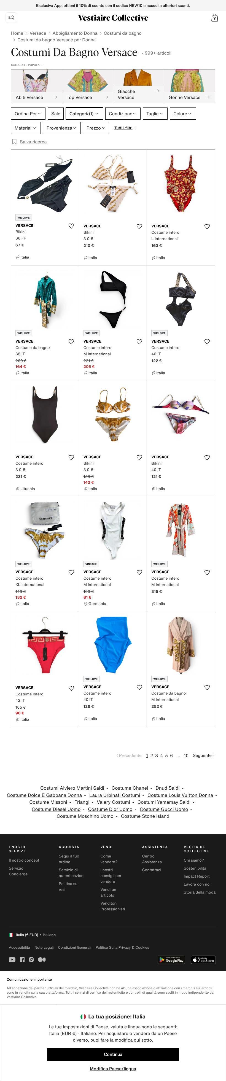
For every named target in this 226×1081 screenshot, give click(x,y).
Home (17, 33)
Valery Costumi (113, 802)
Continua (113, 1054)
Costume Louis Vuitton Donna (180, 795)
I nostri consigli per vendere (110, 875)
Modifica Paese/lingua (113, 1068)
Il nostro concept (24, 860)
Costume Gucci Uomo (164, 809)
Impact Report (197, 876)
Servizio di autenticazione (72, 873)
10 (186, 755)
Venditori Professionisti (112, 906)
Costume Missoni (48, 802)
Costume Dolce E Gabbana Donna (44, 795)
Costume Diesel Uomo (56, 809)
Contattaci (151, 870)
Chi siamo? (194, 860)
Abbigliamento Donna (75, 33)
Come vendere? (108, 859)
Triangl (81, 802)
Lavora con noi (197, 884)
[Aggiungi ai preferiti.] (71, 226)
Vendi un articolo (108, 892)
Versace (37, 33)
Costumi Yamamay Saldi (164, 802)
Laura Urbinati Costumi (114, 795)
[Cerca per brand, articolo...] (11, 17)
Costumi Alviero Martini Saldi (72, 788)
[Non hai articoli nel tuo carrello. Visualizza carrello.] (215, 17)
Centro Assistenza (152, 859)
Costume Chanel (130, 788)
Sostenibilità (195, 868)
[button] (215, 17)
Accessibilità (19, 947)
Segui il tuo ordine (69, 859)
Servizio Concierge (18, 871)
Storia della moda (200, 892)
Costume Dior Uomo (110, 809)
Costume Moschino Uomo (85, 816)
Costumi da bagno (123, 33)
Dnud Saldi (168, 788)
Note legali (43, 947)
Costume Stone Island (145, 816)
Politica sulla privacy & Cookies (122, 947)
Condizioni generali (74, 947)
